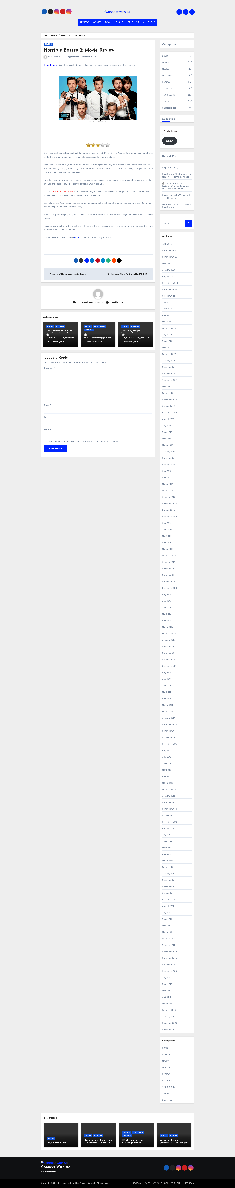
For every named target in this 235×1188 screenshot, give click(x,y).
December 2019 (169, 367)
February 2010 (169, 1010)
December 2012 (169, 802)
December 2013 (169, 724)
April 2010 (167, 997)
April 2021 (167, 315)
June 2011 (167, 919)
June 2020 (167, 341)
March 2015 (167, 627)
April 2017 (166, 477)
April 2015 (166, 620)
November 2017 (169, 458)
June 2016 (167, 529)
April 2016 (167, 542)
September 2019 (170, 380)
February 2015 (169, 633)
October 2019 (168, 374)
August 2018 (168, 419)
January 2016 (168, 562)
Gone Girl (78, 237)
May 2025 (166, 263)
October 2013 (168, 737)
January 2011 (168, 945)
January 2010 (168, 1016)
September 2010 (170, 971)
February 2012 (169, 867)
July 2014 (166, 679)
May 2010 (166, 991)
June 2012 (167, 841)
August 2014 (168, 672)
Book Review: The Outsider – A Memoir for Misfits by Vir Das (98, 1143)
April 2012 (167, 854)
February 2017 (169, 490)
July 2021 (166, 302)
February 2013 (169, 789)
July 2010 (166, 978)
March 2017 (167, 484)
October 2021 (168, 296)
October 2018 (168, 406)
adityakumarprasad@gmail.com (65, 57)
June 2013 (167, 763)
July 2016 (166, 523)
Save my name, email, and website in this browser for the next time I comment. (82, 441)
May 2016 (166, 536)
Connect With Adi (56, 1167)
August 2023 (168, 276)
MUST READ (149, 22)
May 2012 (166, 848)
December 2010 (169, 952)
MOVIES (97, 22)
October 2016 (168, 510)
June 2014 (167, 685)
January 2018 (168, 452)
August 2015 (168, 594)
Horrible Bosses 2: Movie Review (79, 50)
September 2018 (170, 413)
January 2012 (168, 874)
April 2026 (167, 244)
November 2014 (169, 653)
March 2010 (167, 1003)
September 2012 (170, 822)
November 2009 (169, 1029)
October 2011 (168, 893)
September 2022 (170, 283)
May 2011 (166, 926)
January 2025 (168, 270)
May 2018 (166, 439)
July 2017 (166, 471)
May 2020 (166, 348)
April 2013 (166, 776)
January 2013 (168, 796)
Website (47, 429)
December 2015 (169, 568)
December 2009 (169, 1023)
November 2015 (169, 575)
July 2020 (167, 335)
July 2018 (166, 426)
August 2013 (168, 750)
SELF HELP (133, 22)
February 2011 (168, 939)
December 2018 (169, 400)
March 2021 (167, 322)
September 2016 (170, 516)
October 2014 (168, 659)
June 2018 (167, 432)
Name (47, 405)
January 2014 (168, 718)
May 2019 (166, 387)
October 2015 (168, 581)
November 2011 (169, 887)
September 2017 (169, 465)
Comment (49, 368)
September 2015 (169, 588)
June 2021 (167, 309)
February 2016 (169, 555)
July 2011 (166, 913)
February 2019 (169, 393)
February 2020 (169, 354)
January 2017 (168, 497)
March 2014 (167, 705)
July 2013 (166, 757)
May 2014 (166, 692)
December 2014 (169, 646)
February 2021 (169, 328)
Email (47, 417)
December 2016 (169, 503)
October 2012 (168, 815)
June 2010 (167, 984)
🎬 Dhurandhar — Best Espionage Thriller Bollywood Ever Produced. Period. (175, 186)
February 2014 (169, 711)
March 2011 (167, 932)
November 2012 (169, 809)
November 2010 (169, 958)
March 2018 (167, 445)
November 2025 (169, 257)
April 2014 (167, 698)
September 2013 (169, 744)
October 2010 (168, 965)
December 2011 (169, 880)
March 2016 (167, 549)
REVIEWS (84, 22)
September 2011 (169, 900)
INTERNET (166, 62)
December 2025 (169, 250)
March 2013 (167, 783)
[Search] (188, 223)
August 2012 (168, 828)
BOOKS (109, 22)
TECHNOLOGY (168, 95)
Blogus (91, 1183)
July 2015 (166, 601)
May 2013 (166, 770)
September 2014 (170, 666)
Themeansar (102, 1183)
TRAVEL (120, 22)
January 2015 (168, 640)
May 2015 (166, 614)
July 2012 (166, 835)
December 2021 (169, 289)
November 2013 (169, 731)
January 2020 (169, 361)
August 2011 (168, 906)
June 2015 (167, 607)
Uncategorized (169, 108)
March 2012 (167, 861)
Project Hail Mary (170, 168)
